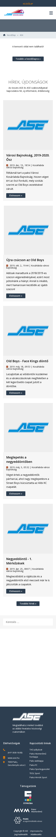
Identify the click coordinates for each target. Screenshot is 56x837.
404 (21, 35)
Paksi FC (33, 765)
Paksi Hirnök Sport (38, 777)
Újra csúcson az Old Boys (25, 260)
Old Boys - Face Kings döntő (27, 361)
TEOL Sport (35, 773)
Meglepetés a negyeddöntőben (19, 459)
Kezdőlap (28, 3)
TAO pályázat (36, 749)
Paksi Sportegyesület (40, 769)
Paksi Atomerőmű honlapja (38, 755)
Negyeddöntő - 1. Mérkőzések (19, 561)
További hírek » (28, 603)
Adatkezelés (36, 834)
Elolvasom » (15, 195)
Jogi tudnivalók (21, 834)
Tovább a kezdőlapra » (28, 58)
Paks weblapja (36, 760)
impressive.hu (36, 831)
